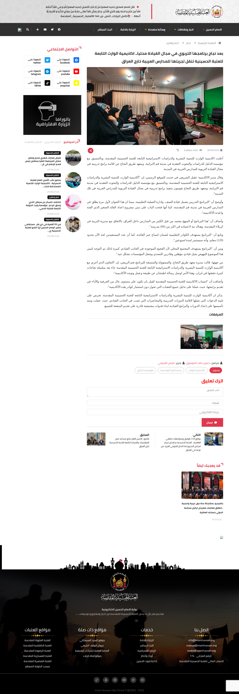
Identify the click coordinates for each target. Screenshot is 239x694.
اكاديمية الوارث (196, 370)
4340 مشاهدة (191, 150)
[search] (27, 29)
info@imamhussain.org (201, 640)
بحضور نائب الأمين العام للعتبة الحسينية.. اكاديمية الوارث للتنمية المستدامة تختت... (43, 183)
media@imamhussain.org (201, 650)
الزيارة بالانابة (128, 29)
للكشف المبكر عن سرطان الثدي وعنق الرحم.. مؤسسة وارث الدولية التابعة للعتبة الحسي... (43, 205)
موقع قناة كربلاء (92, 655)
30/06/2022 (213, 150)
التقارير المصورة (52, 153)
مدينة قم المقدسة (170, 370)
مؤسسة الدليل (145, 370)
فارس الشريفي (166, 363)
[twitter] (52, 29)
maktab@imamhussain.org (201, 645)
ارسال (209, 422)
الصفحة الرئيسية (207, 43)
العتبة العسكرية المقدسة (37, 655)
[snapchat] (106, 680)
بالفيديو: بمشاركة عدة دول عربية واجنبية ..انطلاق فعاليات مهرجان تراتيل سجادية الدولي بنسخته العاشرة (202, 507)
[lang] (19, 30)
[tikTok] (97, 680)
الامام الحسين (213, 29)
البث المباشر (105, 29)
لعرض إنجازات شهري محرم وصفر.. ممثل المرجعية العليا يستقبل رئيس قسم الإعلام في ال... (43, 161)
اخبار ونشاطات (185, 29)
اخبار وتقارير (172, 43)
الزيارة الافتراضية (147, 650)
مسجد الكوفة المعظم (37, 666)
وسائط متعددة (156, 29)
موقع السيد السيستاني (92, 640)
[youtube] (45, 29)
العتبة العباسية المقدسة (38, 661)
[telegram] (115, 680)
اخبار (188, 43)
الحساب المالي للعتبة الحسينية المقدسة (201, 661)
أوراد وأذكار (147, 655)
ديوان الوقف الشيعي (92, 645)
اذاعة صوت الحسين (146, 661)
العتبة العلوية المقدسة (37, 640)
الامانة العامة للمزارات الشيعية (92, 650)
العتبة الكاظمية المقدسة (37, 645)
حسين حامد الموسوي (198, 363)
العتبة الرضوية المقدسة (37, 650)
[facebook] (59, 29)
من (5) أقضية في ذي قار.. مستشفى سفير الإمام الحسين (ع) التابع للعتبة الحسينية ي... (42, 227)
